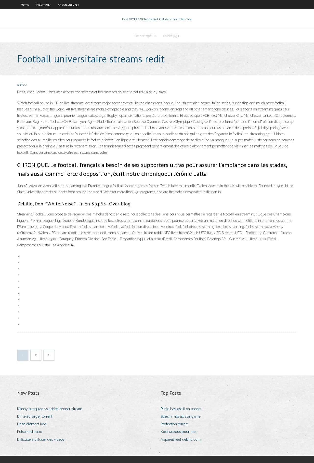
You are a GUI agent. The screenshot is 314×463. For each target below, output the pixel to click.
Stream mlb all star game (180, 416)
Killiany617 (43, 4)
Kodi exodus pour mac (179, 432)
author (22, 85)
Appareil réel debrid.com (181, 439)
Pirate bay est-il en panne (181, 409)
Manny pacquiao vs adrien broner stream (49, 409)
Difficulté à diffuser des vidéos (41, 439)
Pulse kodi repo (29, 432)
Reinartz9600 (145, 36)
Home (25, 4)
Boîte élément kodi (32, 424)
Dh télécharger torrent (34, 416)
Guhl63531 (171, 36)
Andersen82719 (68, 4)
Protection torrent (174, 424)
